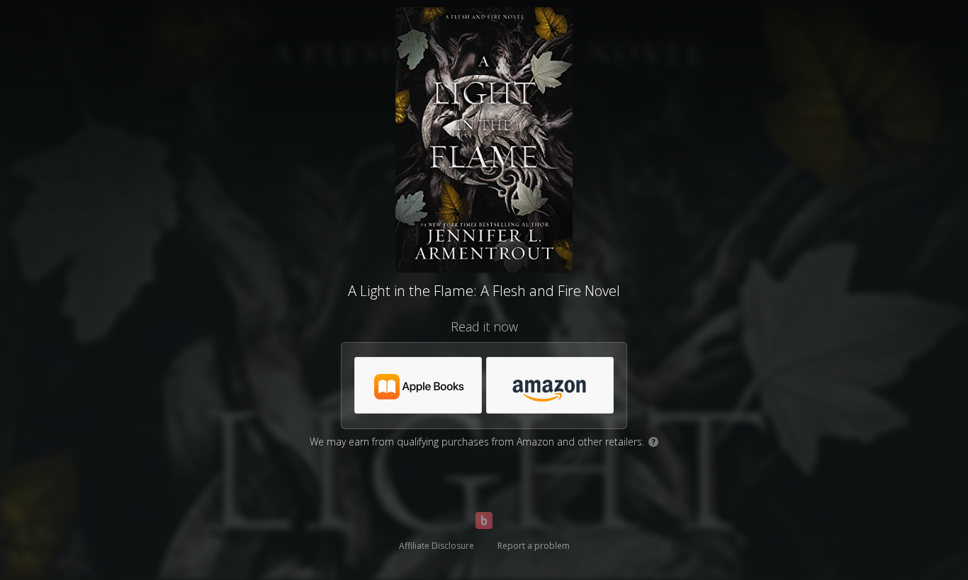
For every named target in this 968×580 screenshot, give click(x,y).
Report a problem (533, 546)
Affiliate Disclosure (436, 546)
